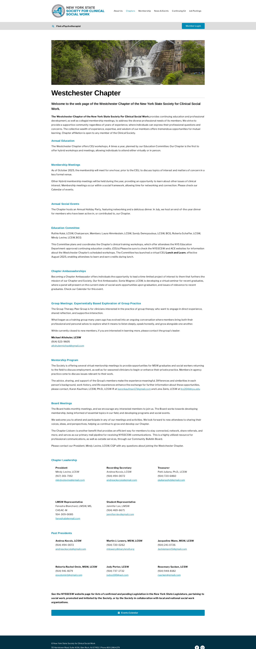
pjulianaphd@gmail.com (171, 480)
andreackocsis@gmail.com (122, 480)
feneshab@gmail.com (67, 518)
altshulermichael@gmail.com (67, 345)
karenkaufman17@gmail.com (134, 389)
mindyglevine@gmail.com (70, 480)
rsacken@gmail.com (169, 575)
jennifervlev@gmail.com (120, 514)
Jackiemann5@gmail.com (172, 549)
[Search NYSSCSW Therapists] (88, 26)
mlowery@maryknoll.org (120, 549)
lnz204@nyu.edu (190, 389)
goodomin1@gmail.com (68, 575)
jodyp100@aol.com (117, 575)
